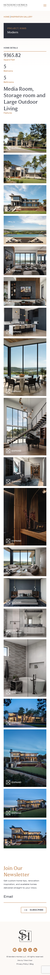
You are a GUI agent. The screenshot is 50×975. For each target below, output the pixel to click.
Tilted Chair (28, 960)
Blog (31, 964)
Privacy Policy (22, 964)
